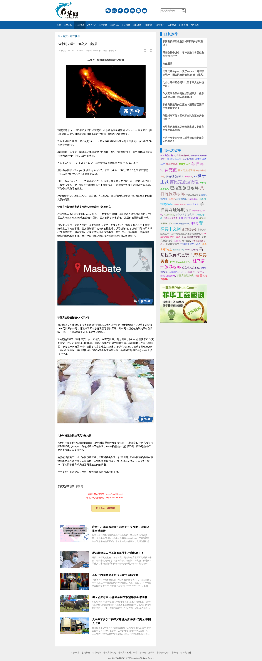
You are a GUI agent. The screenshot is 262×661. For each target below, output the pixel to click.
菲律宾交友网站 (193, 195)
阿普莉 (202, 199)
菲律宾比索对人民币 (127, 652)
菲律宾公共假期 (191, 250)
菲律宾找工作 (174, 159)
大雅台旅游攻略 (192, 234)
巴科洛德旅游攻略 (191, 237)
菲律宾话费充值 (170, 218)
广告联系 (75, 652)
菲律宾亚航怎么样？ (190, 244)
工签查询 (172, 25)
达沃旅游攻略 (188, 159)
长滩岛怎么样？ (167, 155)
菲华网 (128, 658)
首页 (59, 25)
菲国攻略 (137, 25)
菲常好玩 (114, 25)
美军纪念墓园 (178, 234)
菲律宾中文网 (163, 652)
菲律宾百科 (185, 652)
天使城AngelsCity (177, 272)
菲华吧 (172, 199)
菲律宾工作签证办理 (181, 224)
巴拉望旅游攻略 (184, 188)
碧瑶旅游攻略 (182, 155)
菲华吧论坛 (192, 199)
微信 (108, 10)
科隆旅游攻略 (178, 250)
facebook (120, 10)
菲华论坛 (68, 25)
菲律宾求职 (181, 199)
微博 (114, 10)
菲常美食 (103, 25)
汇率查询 (183, 25)
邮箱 (144, 10)
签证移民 (126, 25)
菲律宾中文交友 (196, 272)
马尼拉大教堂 (168, 215)
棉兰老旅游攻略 (186, 170)
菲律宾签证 (184, 164)
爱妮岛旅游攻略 (167, 276)
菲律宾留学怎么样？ (186, 214)
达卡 (188, 210)
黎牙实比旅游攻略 (188, 218)
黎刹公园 (188, 177)
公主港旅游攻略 (190, 267)
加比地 (177, 241)
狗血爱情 (167, 63)
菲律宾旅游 (166, 204)
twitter (126, 10)
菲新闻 (79, 486)
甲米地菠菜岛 (172, 244)
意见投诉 (86, 652)
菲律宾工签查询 (147, 652)
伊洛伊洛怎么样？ (175, 176)
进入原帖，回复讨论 (105, 508)
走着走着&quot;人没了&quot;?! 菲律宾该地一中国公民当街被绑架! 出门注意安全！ (184, 74)
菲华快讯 (80, 25)
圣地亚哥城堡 (180, 204)
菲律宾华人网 (109, 652)
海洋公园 (186, 241)
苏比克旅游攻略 (184, 182)
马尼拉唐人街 (193, 204)
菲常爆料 (160, 25)
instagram (138, 10)
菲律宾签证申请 (184, 275)
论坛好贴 (91, 25)
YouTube (132, 10)
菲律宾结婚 (172, 164)
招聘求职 (149, 25)
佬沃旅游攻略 (189, 229)
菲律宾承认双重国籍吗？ (180, 262)
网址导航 (195, 25)
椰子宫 (194, 223)
